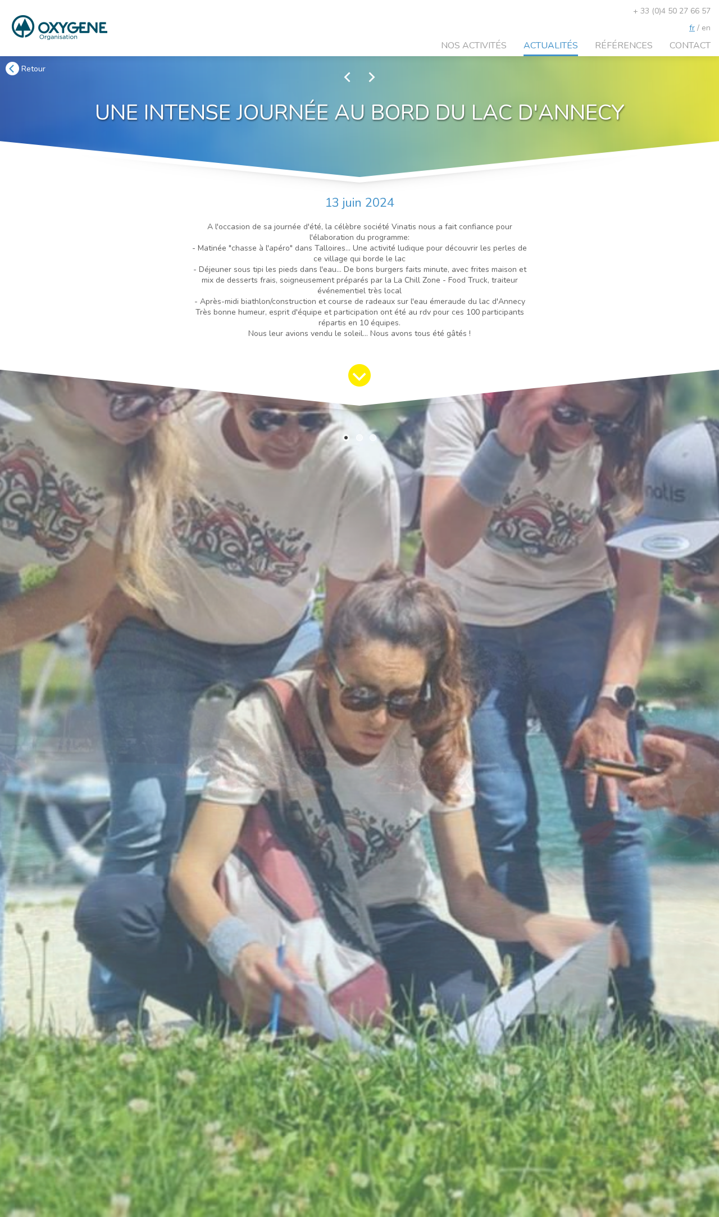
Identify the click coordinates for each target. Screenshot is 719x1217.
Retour (32, 68)
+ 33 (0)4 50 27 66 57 (672, 11)
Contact (690, 45)
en (706, 27)
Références (624, 45)
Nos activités (474, 45)
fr (692, 27)
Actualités (551, 45)
